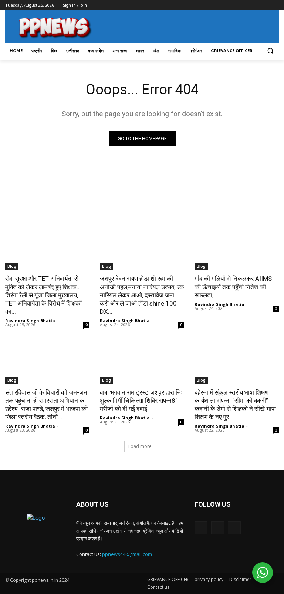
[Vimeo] (264, 5)
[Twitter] (254, 5)
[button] (270, 51)
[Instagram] (244, 5)
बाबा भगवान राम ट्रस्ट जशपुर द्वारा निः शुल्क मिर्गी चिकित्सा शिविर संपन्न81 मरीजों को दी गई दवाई (141, 400)
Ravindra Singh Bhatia (30, 320)
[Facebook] (233, 5)
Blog (11, 266)
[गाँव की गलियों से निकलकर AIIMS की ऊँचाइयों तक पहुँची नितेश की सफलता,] (237, 248)
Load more (140, 446)
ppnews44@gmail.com (127, 554)
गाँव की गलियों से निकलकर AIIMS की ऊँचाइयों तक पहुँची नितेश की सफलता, (233, 286)
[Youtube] (274, 5)
